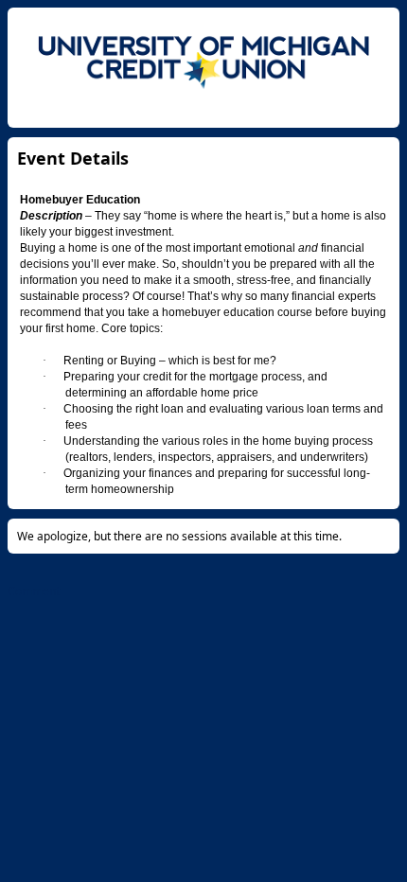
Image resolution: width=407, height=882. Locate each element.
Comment (34, 591)
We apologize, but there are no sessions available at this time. (179, 536)
